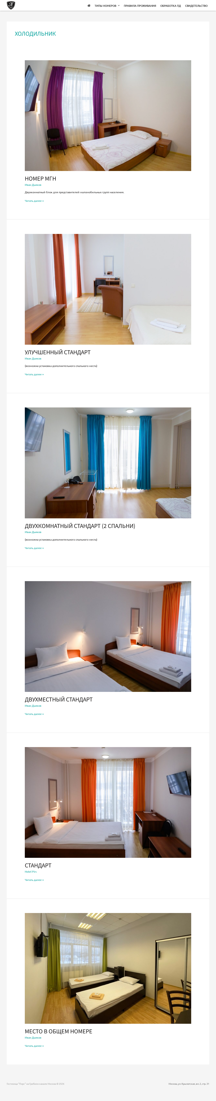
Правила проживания (140, 5)
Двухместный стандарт (59, 699)
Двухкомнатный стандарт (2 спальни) (80, 525)
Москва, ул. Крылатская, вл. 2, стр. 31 (189, 1083)
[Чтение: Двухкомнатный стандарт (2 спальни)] (108, 462)
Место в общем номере (58, 1031)
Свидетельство (196, 5)
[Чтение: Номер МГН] (108, 115)
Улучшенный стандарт (58, 352)
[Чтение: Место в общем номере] (108, 968)
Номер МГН (40, 178)
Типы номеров (105, 5)
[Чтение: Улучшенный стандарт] (108, 288)
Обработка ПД (170, 5)
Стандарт (38, 865)
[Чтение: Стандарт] (108, 802)
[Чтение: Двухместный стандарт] (108, 636)
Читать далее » (34, 200)
